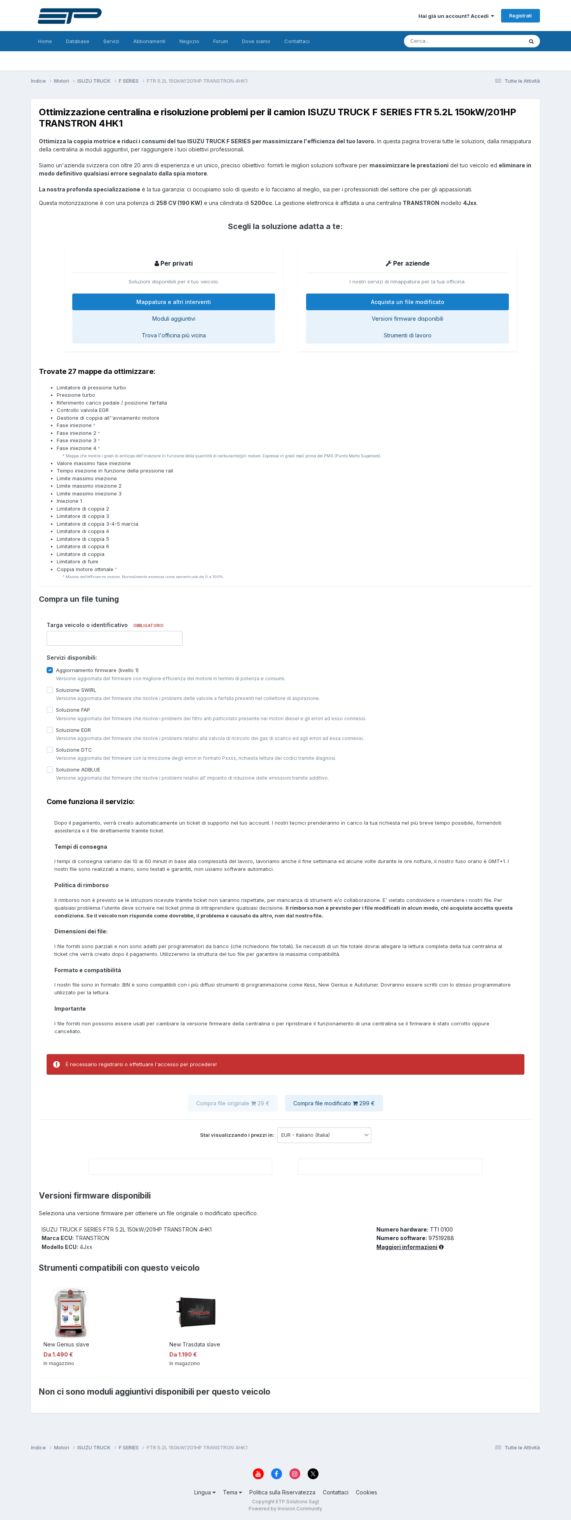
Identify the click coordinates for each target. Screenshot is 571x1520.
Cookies (366, 1492)
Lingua (203, 1492)
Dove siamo (256, 41)
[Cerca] (531, 41)
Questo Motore (494, 41)
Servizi (111, 41)
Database (77, 41)
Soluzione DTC (74, 749)
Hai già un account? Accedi (454, 16)
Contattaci (297, 41)
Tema (231, 1492)
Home (45, 41)
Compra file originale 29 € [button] (233, 1103)
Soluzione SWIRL (76, 690)
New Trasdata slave (194, 1344)
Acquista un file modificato (407, 302)
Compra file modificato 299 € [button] (334, 1103)
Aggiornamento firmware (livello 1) (97, 670)
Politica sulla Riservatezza (282, 1492)
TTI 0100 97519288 (415, 1238)
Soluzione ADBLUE (78, 769)
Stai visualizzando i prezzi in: (237, 1135)
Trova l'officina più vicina (174, 335)
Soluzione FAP (73, 710)
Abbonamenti (149, 41)
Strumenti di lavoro (408, 335)
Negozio (189, 41)
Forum (220, 41)
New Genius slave (66, 1344)
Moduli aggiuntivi (173, 318)
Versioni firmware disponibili (407, 318)
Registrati (520, 15)
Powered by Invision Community (285, 1508)
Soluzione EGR (73, 729)
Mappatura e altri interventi (173, 302)
